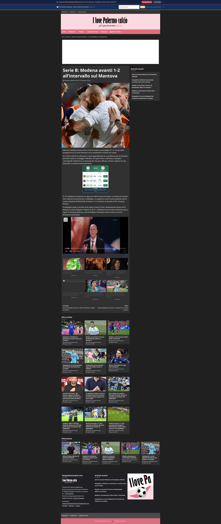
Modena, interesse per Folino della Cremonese (118, 337)
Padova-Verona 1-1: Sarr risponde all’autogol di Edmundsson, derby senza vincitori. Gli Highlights (117, 425)
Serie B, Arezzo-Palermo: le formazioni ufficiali (144, 75)
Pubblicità (72, 12)
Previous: (79, 308)
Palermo (71, 32)
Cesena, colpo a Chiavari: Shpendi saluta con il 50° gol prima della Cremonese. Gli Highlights (72, 425)
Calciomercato (93, 32)
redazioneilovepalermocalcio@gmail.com (75, 503)
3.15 (91, 176)
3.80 (87, 176)
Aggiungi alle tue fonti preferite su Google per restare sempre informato (87, 2)
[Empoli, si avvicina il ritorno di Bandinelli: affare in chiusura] (95, 327)
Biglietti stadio (115, 32)
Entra (142, 7)
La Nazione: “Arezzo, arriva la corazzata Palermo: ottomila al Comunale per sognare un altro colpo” (95, 396)
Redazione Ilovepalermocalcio (71, 80)
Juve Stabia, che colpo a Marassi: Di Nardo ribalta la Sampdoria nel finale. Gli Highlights (118, 396)
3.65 (87, 180)
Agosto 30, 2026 (67, 343)
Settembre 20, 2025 (86, 80)
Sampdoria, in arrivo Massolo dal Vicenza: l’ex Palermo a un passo (72, 366)
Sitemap (71, 506)
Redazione (65, 12)
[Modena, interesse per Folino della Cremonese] (118, 327)
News (81, 32)
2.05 (95, 176)
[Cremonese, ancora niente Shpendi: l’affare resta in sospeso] (95, 356)
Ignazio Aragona (78, 498)
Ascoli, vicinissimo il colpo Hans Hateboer (117, 366)
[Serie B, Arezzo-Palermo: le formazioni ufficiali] (71, 448)
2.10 (95, 180)
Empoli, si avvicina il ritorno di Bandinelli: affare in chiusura (95, 338)
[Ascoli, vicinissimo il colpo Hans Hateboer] (118, 356)
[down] (76, 32)
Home (64, 32)
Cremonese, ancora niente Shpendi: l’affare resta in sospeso (94, 366)
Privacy (78, 506)
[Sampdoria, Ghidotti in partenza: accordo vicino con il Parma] (72, 327)
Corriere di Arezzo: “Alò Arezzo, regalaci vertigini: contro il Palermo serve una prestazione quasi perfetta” (72, 396)
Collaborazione (82, 12)
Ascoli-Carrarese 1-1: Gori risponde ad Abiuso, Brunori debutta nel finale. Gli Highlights (95, 425)
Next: (113, 308)
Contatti (64, 506)
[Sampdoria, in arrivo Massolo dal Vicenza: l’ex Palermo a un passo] (72, 356)
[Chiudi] (163, 2)
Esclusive (104, 32)
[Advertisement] (110, 52)
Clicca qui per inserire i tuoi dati (153, 7)
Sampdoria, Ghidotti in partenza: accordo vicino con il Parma (72, 338)
